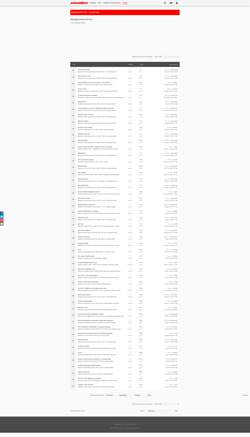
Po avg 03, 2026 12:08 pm (171, 97)
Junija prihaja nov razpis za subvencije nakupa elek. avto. (96, 108)
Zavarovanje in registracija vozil (115, 316)
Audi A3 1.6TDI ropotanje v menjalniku (89, 378)
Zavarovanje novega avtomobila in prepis (91, 314)
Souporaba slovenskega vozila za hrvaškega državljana (95, 333)
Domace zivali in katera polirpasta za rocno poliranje (94, 359)
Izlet (79, 249)
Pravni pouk (126, 424)
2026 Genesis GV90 (83, 69)
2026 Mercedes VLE (84, 134)
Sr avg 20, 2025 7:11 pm (171, 207)
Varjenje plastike (83, 243)
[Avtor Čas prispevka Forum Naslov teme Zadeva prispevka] (124, 395)
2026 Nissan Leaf (83, 217)
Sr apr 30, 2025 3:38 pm (171, 239)
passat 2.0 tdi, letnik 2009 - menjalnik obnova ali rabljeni (95, 147)
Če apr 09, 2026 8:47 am (171, 123)
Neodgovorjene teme (79, 12)
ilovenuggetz (87, 316)
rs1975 (86, 245)
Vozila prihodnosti (111, 71)
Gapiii (85, 284)
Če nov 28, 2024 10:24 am (171, 290)
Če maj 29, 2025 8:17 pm (171, 226)
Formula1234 (87, 97)
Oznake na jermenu (84, 237)
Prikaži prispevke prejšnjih (97, 395)
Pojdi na (142, 411)
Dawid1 (86, 309)
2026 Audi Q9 (82, 102)
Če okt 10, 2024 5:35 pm (171, 316)
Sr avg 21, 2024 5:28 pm (171, 342)
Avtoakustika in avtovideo (111, 303)
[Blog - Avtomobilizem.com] (79, 3)
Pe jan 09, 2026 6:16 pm (171, 155)
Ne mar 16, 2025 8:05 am (171, 245)
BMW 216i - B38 (82, 307)
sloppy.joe (87, 213)
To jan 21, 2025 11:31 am (171, 264)
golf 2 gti (80, 224)
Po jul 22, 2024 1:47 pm (171, 348)
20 (178, 56)
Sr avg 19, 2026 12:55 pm (171, 78)
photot (86, 194)
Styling (105, 258)
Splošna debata (111, 110)
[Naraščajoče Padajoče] (143, 395)
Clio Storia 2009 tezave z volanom (88, 211)
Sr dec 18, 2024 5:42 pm (171, 284)
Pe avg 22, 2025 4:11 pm (171, 200)
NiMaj (85, 149)
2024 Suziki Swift (83, 339)
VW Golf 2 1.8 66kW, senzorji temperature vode (92, 288)
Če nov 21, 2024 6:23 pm (171, 297)
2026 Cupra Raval (83, 121)
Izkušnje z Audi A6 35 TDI (85, 384)
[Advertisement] (125, 38)
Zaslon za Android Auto (85, 301)
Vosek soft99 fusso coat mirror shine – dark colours (94, 82)
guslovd (86, 162)
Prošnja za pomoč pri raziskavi (87, 95)
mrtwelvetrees (88, 110)
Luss (85, 335)
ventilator (86, 271)
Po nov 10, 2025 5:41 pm (171, 187)
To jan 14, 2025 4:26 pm (171, 271)
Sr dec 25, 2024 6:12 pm (171, 277)
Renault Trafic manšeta (85, 127)
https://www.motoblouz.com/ (87, 269)
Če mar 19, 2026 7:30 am (171, 129)
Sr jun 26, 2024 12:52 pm (171, 374)
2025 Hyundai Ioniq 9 (84, 294)
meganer (86, 129)
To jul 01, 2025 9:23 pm (171, 213)
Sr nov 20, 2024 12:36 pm (171, 309)
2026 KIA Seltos (82, 166)
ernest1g (86, 374)
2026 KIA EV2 (81, 153)
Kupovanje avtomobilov (111, 91)
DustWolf (86, 303)
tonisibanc (87, 329)
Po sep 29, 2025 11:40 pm (171, 194)
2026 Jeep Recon (83, 179)
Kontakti (133, 424)
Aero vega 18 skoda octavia (86, 256)
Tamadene (87, 252)
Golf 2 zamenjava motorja (86, 159)
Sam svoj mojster (109, 129)
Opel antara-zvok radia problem (88, 275)
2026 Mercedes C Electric (85, 114)
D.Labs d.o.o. (122, 428)
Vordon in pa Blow (83, 346)
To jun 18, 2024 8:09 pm (171, 380)
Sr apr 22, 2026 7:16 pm (171, 117)
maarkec (86, 84)
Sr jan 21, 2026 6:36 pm (171, 142)
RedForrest (87, 367)
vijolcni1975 (87, 361)
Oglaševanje (117, 424)
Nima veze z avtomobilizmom (115, 97)
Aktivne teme (94, 12)
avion (85, 387)
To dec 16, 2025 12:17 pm (171, 162)
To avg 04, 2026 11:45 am (171, 91)
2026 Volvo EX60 (82, 140)
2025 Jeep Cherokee (84, 198)
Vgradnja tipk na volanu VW (86, 204)
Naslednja (245, 395)
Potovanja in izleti (109, 252)
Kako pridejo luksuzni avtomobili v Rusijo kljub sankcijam (95, 320)
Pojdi (176, 411)
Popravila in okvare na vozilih (110, 149)
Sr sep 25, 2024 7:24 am (171, 329)
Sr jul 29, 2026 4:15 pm (171, 104)
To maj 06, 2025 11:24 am (171, 232)
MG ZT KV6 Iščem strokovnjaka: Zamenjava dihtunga (94, 327)
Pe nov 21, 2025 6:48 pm (171, 181)
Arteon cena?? (82, 89)
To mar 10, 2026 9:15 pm (171, 136)
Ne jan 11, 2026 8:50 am (171, 149)
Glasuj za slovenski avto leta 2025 (88, 282)
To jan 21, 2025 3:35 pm (171, 258)
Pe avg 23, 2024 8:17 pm (171, 335)
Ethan (85, 264)
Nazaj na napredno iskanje (77, 22)
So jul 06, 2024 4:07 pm (171, 361)
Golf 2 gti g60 (82, 172)
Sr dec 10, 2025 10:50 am (171, 168)
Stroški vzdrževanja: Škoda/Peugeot (89, 365)
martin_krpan (87, 71)
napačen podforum (84, 372)
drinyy (85, 277)
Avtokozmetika (108, 84)
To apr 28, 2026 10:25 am (171, 110)
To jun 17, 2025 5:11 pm (171, 219)
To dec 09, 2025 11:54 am (171, 174)
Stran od (158, 56)
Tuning (106, 162)
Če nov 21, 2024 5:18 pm (171, 303)
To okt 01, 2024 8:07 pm (171, 322)
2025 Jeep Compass (84, 230)
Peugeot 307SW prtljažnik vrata (87, 262)
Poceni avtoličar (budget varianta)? (89, 192)
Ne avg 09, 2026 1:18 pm (171, 84)
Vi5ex (85, 380)
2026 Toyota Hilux (83, 185)
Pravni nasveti (105, 335)
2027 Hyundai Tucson (84, 76)
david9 (86, 174)
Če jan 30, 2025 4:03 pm (171, 252)
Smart (80, 352)
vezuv (85, 348)
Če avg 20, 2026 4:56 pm (171, 71)
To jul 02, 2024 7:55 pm (171, 367)
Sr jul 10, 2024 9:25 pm (171, 354)
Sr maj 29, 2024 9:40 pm (171, 387)
